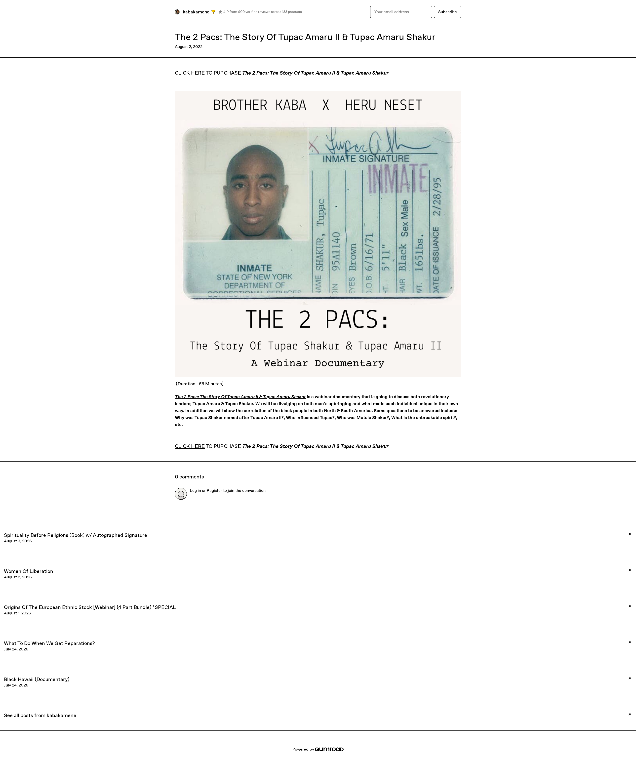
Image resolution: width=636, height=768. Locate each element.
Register (214, 490)
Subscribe (447, 11)
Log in (195, 490)
